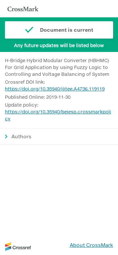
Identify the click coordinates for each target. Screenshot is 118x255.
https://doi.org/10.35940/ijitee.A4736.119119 (55, 89)
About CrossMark (91, 245)
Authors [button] (21, 136)
